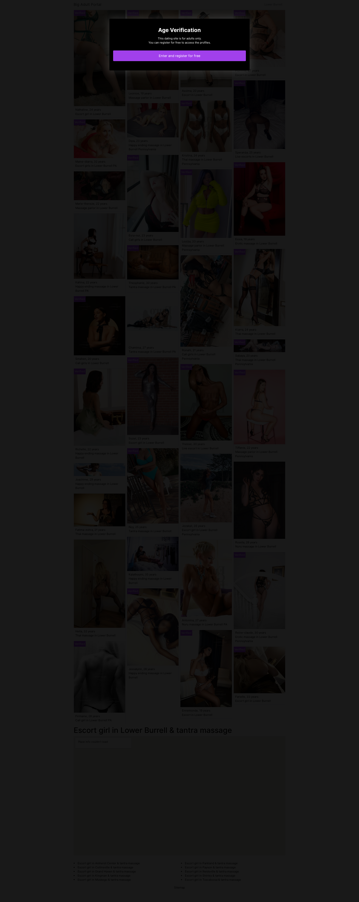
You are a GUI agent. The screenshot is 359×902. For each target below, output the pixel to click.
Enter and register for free (179, 56)
